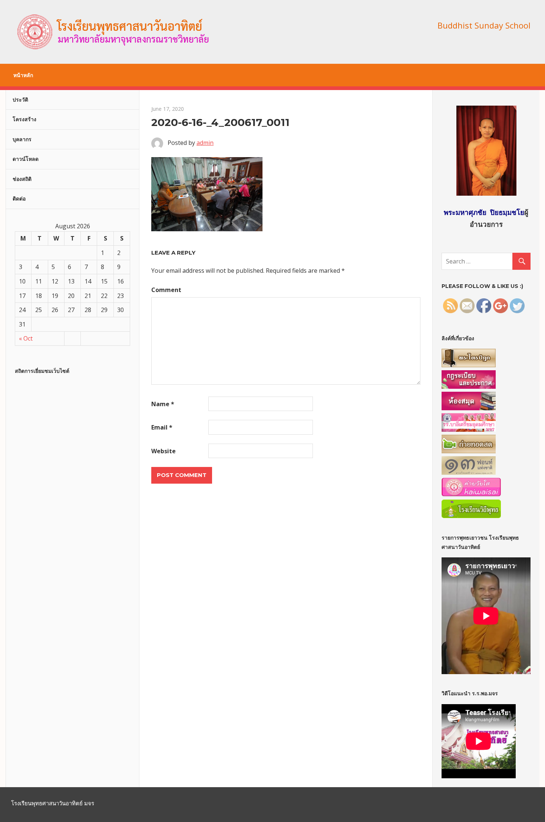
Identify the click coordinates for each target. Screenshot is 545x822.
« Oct (26, 338)
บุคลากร (22, 139)
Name (162, 404)
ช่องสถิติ (22, 179)
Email (161, 427)
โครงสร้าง (24, 119)
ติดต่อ (19, 198)
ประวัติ (20, 99)
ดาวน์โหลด (26, 159)
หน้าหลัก (23, 75)
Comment (166, 290)
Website (163, 451)
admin (205, 143)
